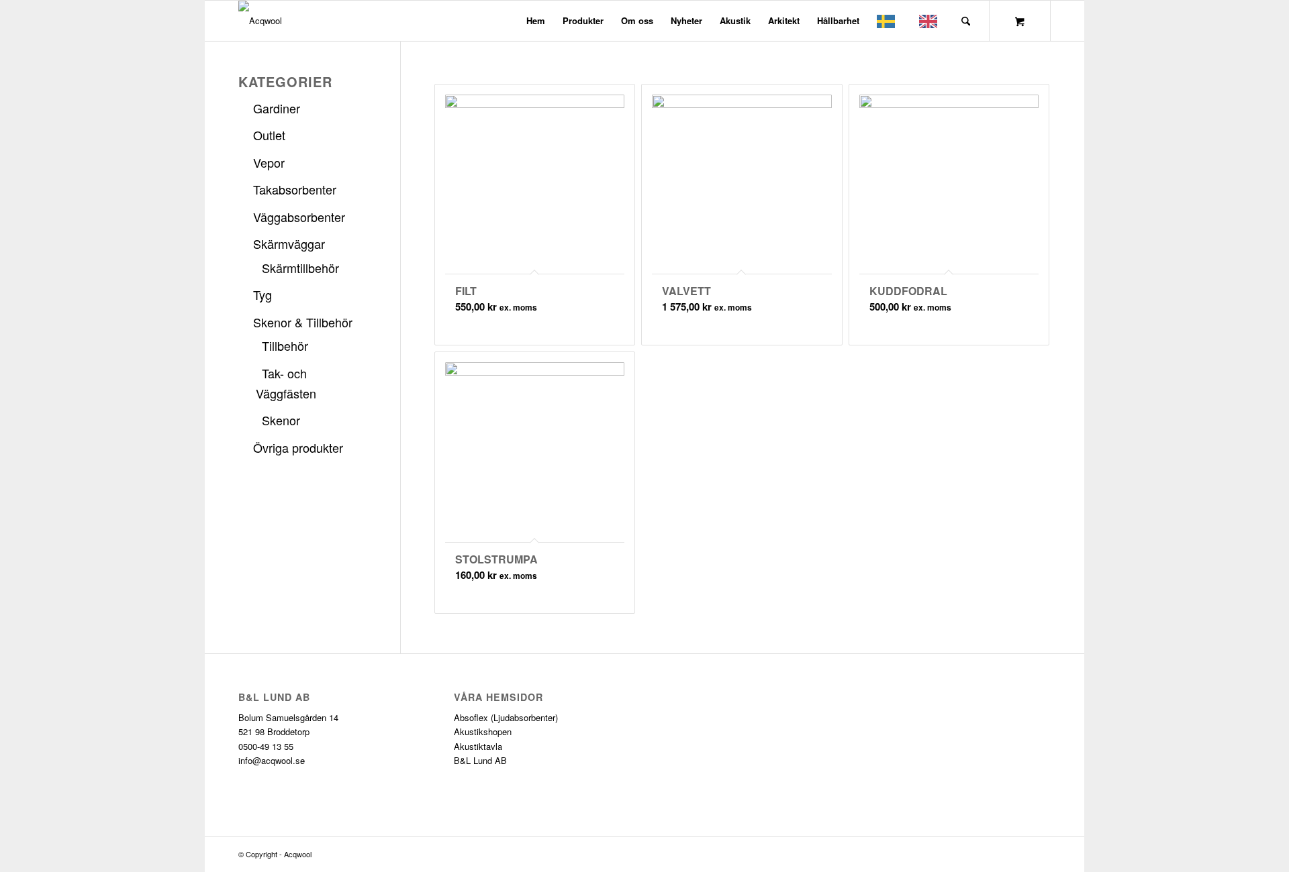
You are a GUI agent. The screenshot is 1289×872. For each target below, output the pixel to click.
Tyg (262, 294)
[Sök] (966, 21)
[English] (931, 21)
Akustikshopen (483, 731)
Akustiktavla (478, 746)
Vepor (269, 162)
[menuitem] (536, 21)
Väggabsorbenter (299, 216)
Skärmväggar (289, 243)
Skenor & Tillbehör (302, 322)
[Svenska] (889, 21)
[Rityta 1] (260, 21)
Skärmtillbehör (300, 267)
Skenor (281, 420)
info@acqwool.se (271, 760)
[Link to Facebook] (1020, 854)
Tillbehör (285, 345)
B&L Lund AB (480, 760)
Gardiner (276, 108)
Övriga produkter (298, 447)
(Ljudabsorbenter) (524, 717)
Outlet (269, 135)
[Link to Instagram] (1041, 854)
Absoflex (471, 717)
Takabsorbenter (294, 189)
